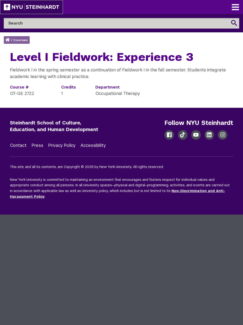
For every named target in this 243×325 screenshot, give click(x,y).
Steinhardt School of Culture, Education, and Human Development (54, 126)
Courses (20, 40)
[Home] (8, 40)
